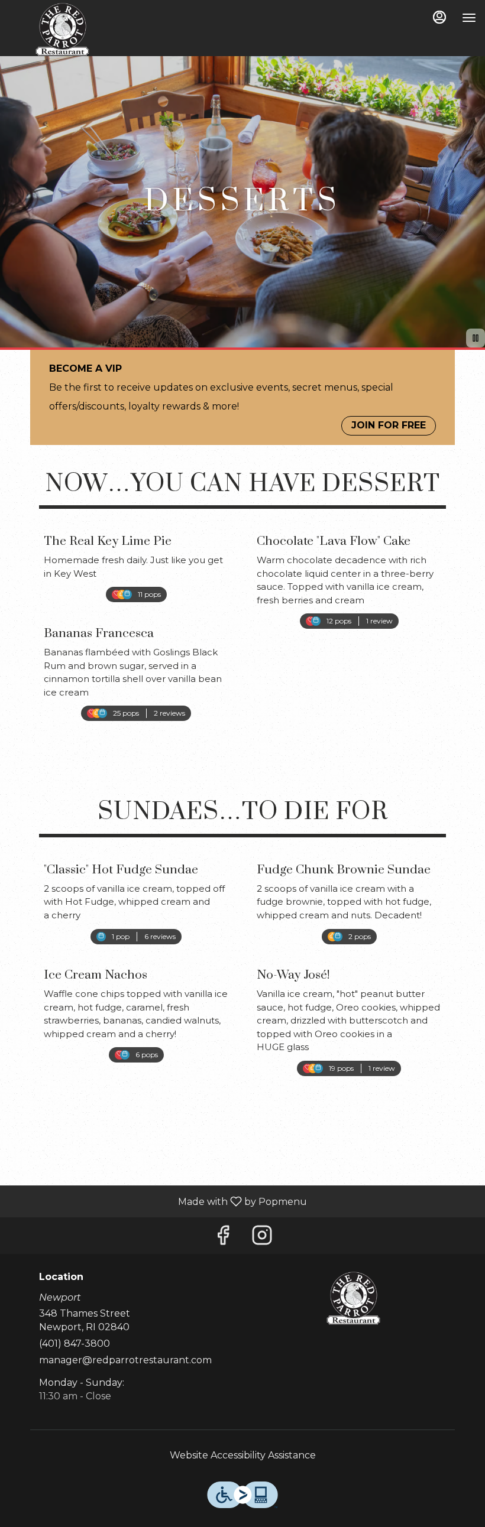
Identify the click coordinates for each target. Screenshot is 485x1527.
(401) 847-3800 (74, 1343)
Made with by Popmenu (158, 1201)
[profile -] (439, 17)
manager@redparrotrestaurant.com (125, 1360)
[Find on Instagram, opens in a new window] (262, 1238)
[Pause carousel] (475, 338)
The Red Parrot (353, 1298)
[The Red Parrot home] (62, 29)
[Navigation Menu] (469, 18)
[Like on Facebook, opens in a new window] (223, 1238)
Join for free (388, 425)
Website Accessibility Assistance (243, 1455)
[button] (136, 559)
